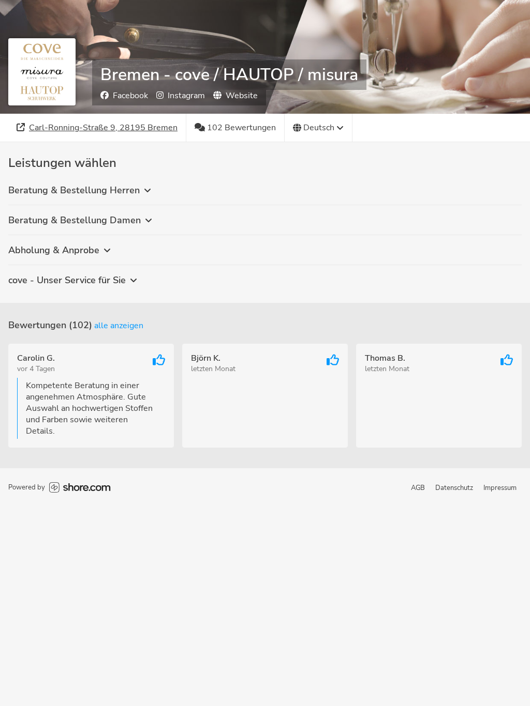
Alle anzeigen (118, 325)
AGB (418, 488)
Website (242, 95)
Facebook (130, 95)
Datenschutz (454, 488)
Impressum (500, 488)
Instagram (186, 95)
